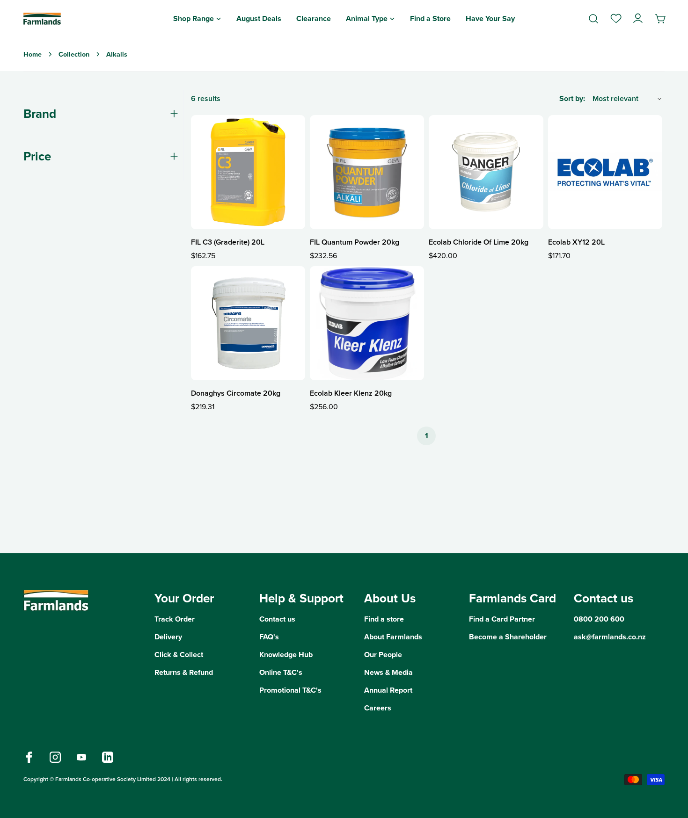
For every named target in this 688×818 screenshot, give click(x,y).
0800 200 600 (599, 619)
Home (32, 54)
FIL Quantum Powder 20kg (354, 242)
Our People (383, 654)
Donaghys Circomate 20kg (235, 393)
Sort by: (572, 98)
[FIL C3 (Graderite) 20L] (248, 172)
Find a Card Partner (502, 619)
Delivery (168, 636)
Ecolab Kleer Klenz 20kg (351, 393)
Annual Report (388, 690)
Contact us (277, 619)
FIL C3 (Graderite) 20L (227, 242)
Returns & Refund (183, 672)
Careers (377, 707)
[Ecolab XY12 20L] (605, 172)
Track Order (174, 619)
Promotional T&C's (290, 690)
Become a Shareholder (508, 636)
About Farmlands (393, 636)
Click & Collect (178, 654)
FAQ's (269, 636)
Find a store (384, 619)
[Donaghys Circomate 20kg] (248, 323)
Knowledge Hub (286, 654)
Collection (74, 54)
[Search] (593, 18)
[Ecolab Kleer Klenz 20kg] (367, 323)
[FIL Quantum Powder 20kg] (367, 172)
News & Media (388, 672)
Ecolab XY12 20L (576, 242)
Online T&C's (280, 672)
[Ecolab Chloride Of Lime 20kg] (486, 172)
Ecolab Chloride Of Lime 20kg (478, 242)
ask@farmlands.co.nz (610, 636)
